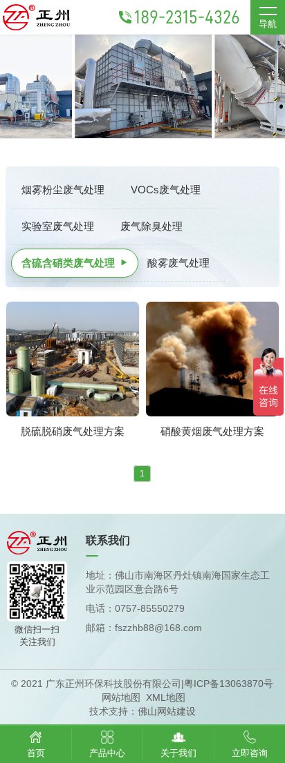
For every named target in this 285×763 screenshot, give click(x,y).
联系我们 (108, 540)
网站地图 (121, 697)
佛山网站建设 (167, 711)
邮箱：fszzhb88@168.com (144, 627)
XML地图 (165, 697)
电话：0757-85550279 (135, 608)
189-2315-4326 (187, 17)
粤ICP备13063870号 (228, 683)
